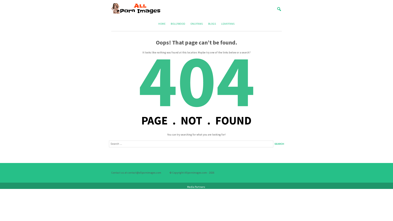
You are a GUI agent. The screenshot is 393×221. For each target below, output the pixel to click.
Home (161, 23)
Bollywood (178, 23)
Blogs (212, 23)
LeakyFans (228, 23)
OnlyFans (197, 23)
